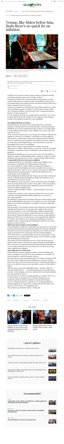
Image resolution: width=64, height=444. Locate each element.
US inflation (25, 300)
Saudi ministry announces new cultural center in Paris (23, 348)
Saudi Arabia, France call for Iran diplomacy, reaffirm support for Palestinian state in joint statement (27, 401)
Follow (28, 295)
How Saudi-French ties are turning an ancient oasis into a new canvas (25, 356)
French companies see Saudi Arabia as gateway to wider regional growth (26, 377)
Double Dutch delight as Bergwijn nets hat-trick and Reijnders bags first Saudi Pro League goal (27, 370)
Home (7, 15)
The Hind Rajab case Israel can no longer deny (22, 420)
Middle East (11, 408)
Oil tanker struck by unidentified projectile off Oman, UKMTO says (27, 362)
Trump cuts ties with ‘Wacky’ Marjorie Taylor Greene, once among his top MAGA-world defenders (17, 328)
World (16, 11)
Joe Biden (45, 300)
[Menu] (2, 1)
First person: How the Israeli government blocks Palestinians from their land (26, 411)
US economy (16, 300)
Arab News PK (10, 1)
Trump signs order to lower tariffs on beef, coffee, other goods (42, 327)
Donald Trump (36, 300)
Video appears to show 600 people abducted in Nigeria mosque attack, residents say (40, 11)
